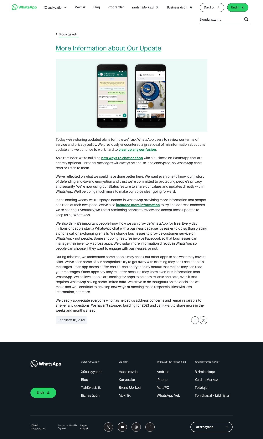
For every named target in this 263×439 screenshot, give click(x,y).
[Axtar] (246, 19)
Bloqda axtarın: (210, 20)
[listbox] (211, 427)
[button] (55, 7)
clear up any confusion (137, 149)
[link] (24, 9)
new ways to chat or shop (122, 158)
